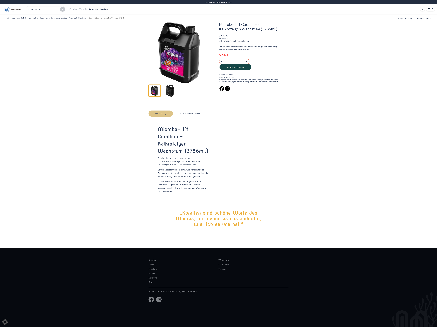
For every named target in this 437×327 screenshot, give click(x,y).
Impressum (154, 291)
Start (7, 18)
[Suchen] (62, 9)
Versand (222, 269)
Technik (83, 9)
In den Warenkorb (235, 67)
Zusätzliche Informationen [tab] (190, 113)
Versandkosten (243, 41)
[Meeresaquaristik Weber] (12, 9)
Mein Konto (223, 264)
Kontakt (170, 291)
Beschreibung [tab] (160, 113)
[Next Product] (424, 18)
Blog (151, 282)
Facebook (151, 299)
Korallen (73, 9)
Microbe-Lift (253, 82)
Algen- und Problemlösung (77, 18)
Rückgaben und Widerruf (186, 291)
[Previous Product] (405, 18)
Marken (104, 9)
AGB (162, 291)
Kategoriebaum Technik (18, 18)
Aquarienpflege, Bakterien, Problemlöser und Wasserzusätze (47, 18)
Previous (154, 52)
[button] (5, 322)
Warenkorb (223, 260)
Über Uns (153, 277)
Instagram (158, 299)
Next (204, 52)
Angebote (93, 9)
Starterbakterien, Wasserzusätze (268, 82)
